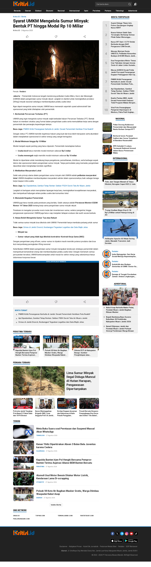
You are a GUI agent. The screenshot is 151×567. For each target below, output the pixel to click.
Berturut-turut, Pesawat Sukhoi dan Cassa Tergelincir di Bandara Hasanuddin (125, 138)
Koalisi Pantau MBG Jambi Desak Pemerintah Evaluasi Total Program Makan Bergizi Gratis (123, 101)
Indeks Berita (56, 505)
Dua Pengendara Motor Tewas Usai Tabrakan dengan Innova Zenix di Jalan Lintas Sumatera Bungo (124, 64)
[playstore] (131, 542)
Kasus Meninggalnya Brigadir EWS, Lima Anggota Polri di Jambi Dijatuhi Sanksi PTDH (44, 414)
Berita (23, 17)
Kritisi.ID (16, 17)
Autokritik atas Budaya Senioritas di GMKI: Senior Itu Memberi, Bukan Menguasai (124, 266)
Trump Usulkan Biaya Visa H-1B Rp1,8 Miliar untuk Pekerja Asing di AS (119, 212)
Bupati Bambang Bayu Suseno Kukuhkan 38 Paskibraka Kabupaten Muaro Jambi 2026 (118, 319)
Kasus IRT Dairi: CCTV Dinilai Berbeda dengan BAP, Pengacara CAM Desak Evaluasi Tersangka (123, 45)
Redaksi (23, 91)
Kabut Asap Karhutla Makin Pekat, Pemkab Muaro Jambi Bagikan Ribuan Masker (120, 310)
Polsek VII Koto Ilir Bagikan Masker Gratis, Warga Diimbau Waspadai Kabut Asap (56, 353)
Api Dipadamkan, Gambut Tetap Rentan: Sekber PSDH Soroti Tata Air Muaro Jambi (56, 186)
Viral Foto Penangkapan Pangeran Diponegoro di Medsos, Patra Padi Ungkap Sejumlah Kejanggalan (122, 111)
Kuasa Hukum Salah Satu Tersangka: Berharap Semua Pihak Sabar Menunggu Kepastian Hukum (122, 36)
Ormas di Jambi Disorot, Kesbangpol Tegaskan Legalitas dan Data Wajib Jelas (55, 227)
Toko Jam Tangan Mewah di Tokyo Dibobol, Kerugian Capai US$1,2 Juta (120, 183)
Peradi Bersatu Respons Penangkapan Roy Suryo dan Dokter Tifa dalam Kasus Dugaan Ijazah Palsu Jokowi (88, 415)
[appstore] (117, 542)
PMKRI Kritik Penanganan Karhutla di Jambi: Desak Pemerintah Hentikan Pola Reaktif (58, 129)
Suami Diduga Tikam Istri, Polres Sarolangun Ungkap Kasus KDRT (122, 25)
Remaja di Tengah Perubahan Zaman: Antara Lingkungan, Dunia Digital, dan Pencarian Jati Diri (124, 277)
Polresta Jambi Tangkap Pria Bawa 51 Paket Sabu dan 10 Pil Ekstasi (22, 413)
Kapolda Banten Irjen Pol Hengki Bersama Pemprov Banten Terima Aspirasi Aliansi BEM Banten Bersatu (26, 355)
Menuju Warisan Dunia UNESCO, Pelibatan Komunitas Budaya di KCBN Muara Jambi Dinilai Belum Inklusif (123, 54)
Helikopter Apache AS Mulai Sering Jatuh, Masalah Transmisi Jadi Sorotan (119, 241)
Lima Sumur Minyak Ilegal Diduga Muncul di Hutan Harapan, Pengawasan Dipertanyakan (80, 381)
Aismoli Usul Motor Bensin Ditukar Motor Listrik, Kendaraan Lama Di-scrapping (62, 477)
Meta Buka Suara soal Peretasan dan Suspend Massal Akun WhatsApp (65, 430)
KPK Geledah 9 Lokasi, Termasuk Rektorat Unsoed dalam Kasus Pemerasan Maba (124, 149)
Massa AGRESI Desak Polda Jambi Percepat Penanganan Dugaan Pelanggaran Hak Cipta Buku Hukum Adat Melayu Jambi (124, 74)
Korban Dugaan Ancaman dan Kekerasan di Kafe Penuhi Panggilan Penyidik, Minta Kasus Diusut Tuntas (67, 415)
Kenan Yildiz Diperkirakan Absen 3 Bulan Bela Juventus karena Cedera (66, 446)
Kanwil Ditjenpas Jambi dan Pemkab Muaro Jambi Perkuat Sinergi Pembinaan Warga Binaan (120, 328)
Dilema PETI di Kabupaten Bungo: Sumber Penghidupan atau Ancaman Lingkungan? (85, 353)
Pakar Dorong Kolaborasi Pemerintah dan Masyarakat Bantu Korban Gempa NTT (124, 127)
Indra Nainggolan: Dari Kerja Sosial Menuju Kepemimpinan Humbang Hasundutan (124, 256)
